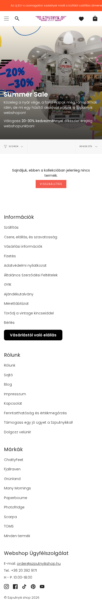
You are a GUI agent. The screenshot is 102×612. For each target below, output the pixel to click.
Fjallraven (12, 469)
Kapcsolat (13, 403)
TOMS (9, 526)
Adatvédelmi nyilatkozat (25, 265)
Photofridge (14, 507)
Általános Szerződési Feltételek (31, 275)
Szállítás (11, 227)
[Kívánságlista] (81, 18)
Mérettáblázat (16, 303)
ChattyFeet (13, 459)
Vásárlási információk (23, 246)
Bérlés (9, 322)
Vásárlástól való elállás (33, 335)
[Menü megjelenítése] (6, 18)
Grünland (12, 478)
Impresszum (15, 394)
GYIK (7, 284)
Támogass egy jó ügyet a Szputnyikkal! (38, 422)
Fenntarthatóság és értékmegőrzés (35, 413)
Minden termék (17, 535)
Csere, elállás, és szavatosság (30, 237)
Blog (8, 384)
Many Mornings (17, 488)
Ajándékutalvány (18, 294)
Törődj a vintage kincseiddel (29, 313)
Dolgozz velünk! (17, 432)
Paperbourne (15, 497)
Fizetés (10, 256)
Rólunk (9, 365)
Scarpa (10, 516)
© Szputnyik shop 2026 (21, 597)
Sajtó (8, 374)
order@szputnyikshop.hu (39, 563)
